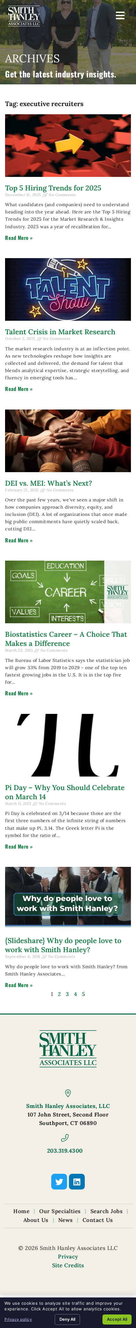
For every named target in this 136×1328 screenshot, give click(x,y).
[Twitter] (59, 1182)
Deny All (67, 1319)
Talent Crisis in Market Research (60, 331)
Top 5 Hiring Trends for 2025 (53, 187)
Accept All (117, 1319)
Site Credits (68, 1265)
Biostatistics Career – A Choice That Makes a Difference (66, 639)
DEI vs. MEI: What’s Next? (48, 483)
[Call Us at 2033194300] (65, 1138)
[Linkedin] (77, 1182)
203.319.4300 (65, 1150)
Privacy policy (18, 1319)
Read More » (19, 237)
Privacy (68, 1256)
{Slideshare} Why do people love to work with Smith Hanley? (63, 945)
